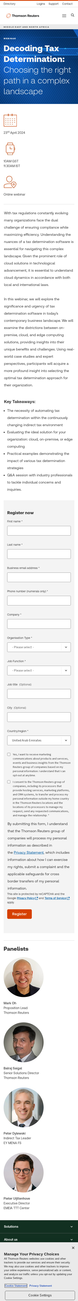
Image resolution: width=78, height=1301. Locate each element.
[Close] (73, 1247)
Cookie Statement (16, 1285)
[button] (39, 1226)
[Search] (73, 15)
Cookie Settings (39, 1295)
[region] (39, 1271)
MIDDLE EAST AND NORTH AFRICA (26, 26)
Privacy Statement (29, 852)
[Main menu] (64, 15)
